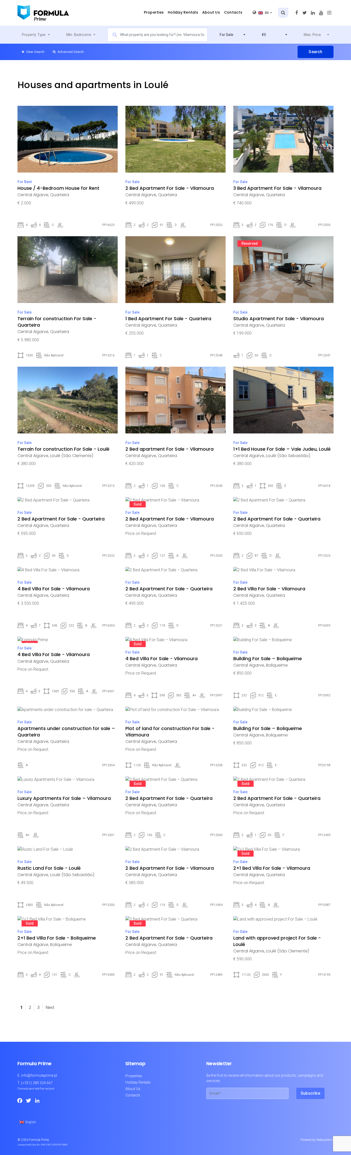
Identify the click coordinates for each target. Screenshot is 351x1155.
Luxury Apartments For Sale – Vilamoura (64, 798)
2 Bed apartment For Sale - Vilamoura (169, 449)
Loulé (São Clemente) (71, 456)
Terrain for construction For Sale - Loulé (63, 449)
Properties (154, 12)
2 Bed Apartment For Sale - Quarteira (61, 519)
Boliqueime (277, 665)
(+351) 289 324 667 (37, 1083)
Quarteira (59, 195)
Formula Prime (39, 1140)
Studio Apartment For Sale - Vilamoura (278, 318)
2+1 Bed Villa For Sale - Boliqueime (56, 938)
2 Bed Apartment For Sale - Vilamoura (169, 188)
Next (50, 1007)
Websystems (325, 1140)
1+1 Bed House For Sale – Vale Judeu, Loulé (282, 449)
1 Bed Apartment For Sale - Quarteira (168, 318)
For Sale (132, 182)
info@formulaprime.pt (39, 1075)
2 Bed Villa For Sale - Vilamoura (269, 588)
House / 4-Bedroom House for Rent (58, 188)
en (267, 13)
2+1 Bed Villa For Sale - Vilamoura (271, 868)
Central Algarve (32, 195)
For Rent (24, 182)
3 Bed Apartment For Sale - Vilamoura (277, 188)
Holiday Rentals (183, 12)
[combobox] (35, 35)
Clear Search (34, 52)
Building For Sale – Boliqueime (267, 658)
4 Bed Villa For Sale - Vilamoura (53, 588)
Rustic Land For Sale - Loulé (49, 868)
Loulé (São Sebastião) (288, 456)
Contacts (233, 12)
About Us (211, 12)
